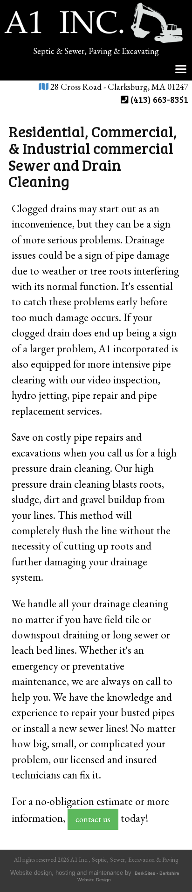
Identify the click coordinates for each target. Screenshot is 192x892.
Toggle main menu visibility (181, 68)
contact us (92, 819)
